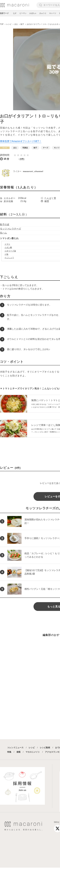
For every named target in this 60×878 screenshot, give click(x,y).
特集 (9, 752)
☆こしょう (9, 257)
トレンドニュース (15, 747)
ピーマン (23, 13)
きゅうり (42, 13)
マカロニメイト (33, 752)
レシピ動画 (45, 747)
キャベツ (52, 13)
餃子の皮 (4, 224)
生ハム (3, 233)
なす (15, 13)
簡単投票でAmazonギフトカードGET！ (20, 141)
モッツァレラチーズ (10, 228)
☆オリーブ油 (10, 251)
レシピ (32, 747)
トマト (7, 244)
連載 (18, 752)
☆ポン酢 (8, 247)
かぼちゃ (32, 13)
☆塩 (6, 254)
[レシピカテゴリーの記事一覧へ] (5, 148)
